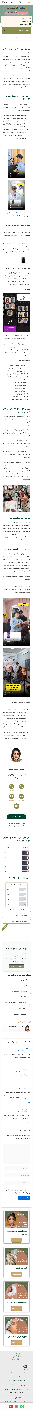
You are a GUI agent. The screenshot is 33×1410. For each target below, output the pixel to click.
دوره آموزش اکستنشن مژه (17, 1302)
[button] (4, 30)
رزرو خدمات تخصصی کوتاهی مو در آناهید (17, 213)
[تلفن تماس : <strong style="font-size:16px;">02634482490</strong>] (24, 1380)
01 (20, 852)
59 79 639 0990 (8, 2)
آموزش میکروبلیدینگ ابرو (17, 1336)
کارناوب (12, 1376)
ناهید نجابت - (16, 1026)
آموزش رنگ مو (21, 1268)
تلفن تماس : (15, 1380)
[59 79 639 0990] (3, 2)
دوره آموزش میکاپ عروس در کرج (17, 1233)
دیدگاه (28, 1143)
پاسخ (28, 1062)
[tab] (16, 852)
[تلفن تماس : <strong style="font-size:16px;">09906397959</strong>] (24, 1385)
